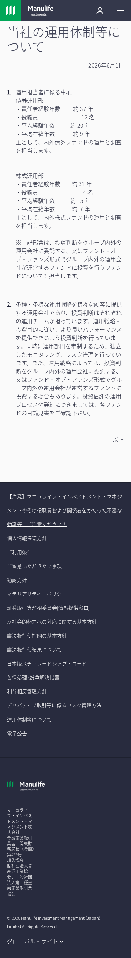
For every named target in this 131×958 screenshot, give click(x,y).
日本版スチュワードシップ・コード (47, 663)
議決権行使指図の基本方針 (37, 635)
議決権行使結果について (34, 649)
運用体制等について (29, 719)
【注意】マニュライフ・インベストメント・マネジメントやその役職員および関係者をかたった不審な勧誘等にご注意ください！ (64, 510)
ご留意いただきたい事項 (35, 565)
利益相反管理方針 (27, 691)
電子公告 (17, 733)
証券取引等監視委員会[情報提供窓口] (48, 607)
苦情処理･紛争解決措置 (33, 677)
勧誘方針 (17, 579)
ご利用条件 (19, 551)
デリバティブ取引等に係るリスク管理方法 (54, 705)
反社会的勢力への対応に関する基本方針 (52, 621)
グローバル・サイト (32, 941)
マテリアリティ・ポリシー (37, 593)
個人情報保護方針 (27, 538)
